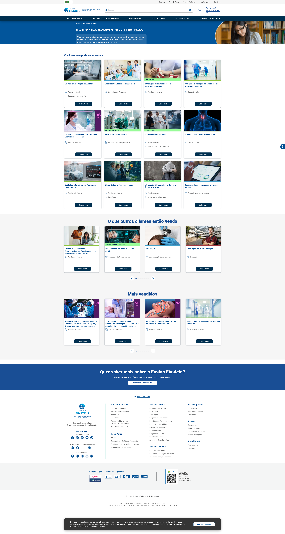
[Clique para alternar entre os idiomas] (68, 2)
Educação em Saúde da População (124, 441)
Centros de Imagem (157, 450)
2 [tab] (138, 278)
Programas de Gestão (158, 434)
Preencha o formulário (142, 383)
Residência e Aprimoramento (161, 421)
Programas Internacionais (121, 447)
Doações (162, 2)
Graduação (154, 415)
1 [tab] (136, 278)
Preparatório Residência (159, 418)
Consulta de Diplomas (196, 431)
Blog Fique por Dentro (119, 426)
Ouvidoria (217, 2)
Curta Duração (155, 430)
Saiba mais (83, 104)
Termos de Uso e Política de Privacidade (142, 496)
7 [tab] (148, 278)
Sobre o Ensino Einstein (120, 412)
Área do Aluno (174, 2)
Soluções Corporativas (197, 412)
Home (78, 24)
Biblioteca (115, 418)
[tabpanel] (81, 249)
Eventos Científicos (157, 437)
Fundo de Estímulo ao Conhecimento (125, 444)
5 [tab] (144, 278)
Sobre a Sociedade (118, 408)
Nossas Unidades (117, 415)
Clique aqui (183, 473)
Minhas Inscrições (195, 435)
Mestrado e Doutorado (158, 427)
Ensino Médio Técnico (158, 408)
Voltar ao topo (143, 397)
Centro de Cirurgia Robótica (160, 457)
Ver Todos (192, 415)
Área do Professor (189, 2)
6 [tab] (146, 278)
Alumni (114, 438)
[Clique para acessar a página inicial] (82, 13)
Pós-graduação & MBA (158, 424)
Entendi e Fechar (204, 524)
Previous (132, 278)
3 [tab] (140, 278)
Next (153, 278)
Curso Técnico (155, 412)
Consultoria (192, 408)
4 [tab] (142, 278)
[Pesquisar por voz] (106, 10)
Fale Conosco (204, 2)
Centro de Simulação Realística (162, 454)
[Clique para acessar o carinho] (199, 10)
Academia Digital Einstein (159, 440)
